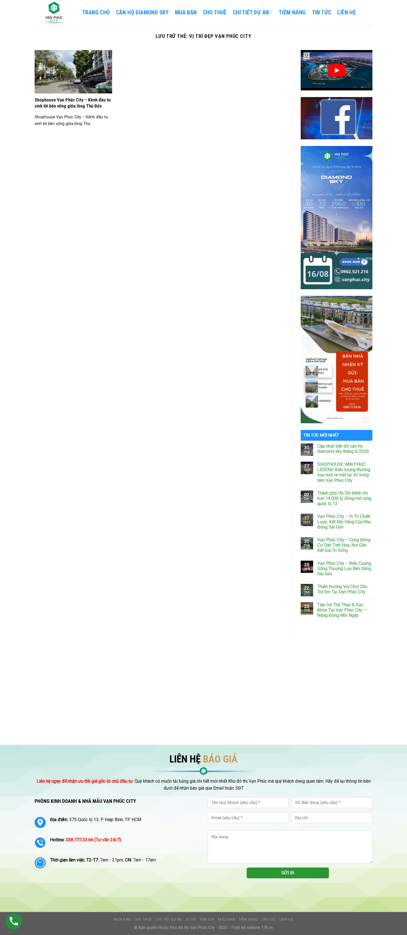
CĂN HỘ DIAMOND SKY (142, 12)
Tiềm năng (249, 919)
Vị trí (191, 919)
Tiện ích (207, 919)
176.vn (267, 927)
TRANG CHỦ (96, 12)
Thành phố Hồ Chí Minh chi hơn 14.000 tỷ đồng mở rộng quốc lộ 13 (344, 498)
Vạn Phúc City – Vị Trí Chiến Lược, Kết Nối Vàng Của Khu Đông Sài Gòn (344, 521)
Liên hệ (286, 919)
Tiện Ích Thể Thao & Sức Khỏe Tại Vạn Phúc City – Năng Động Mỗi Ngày (341, 610)
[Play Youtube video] (336, 70)
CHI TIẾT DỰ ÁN (251, 12)
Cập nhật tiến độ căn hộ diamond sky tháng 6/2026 (343, 448)
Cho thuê (215, 12)
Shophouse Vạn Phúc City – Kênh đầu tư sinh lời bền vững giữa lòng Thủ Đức (73, 103)
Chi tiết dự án (169, 919)
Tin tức (269, 919)
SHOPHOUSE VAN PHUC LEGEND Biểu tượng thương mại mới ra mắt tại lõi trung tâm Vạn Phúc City (343, 472)
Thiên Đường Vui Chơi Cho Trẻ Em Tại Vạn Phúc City (342, 589)
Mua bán (186, 12)
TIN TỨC (321, 12)
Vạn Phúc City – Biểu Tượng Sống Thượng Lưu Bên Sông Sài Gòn (344, 568)
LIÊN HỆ (346, 12)
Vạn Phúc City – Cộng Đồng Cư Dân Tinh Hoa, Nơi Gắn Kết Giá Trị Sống (343, 545)
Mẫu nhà (226, 919)
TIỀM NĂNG (292, 12)
